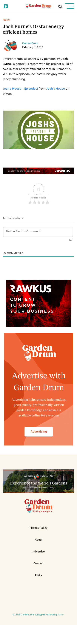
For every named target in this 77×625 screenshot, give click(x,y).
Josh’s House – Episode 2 (20, 88)
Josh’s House (55, 88)
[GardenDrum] (38, 6)
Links (38, 575)
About (38, 540)
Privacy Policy (38, 528)
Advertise (39, 551)
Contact (38, 563)
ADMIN (60, 615)
